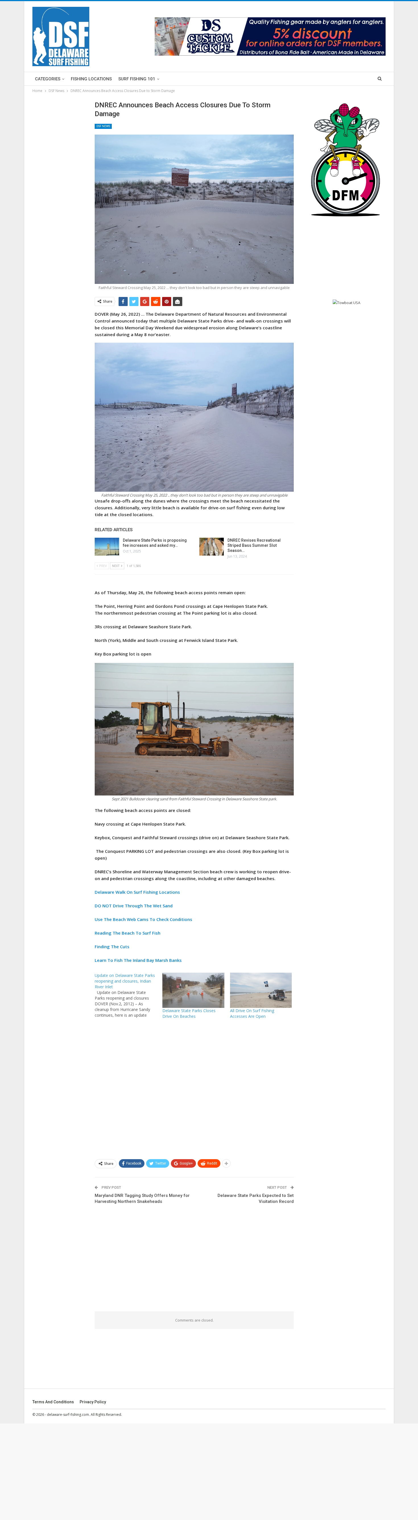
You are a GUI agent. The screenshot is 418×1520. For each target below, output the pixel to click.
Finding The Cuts (112, 946)
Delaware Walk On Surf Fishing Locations (137, 892)
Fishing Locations (91, 78)
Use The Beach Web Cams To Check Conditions (143, 919)
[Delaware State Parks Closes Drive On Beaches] (193, 990)
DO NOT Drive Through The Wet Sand (134, 905)
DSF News (103, 126)
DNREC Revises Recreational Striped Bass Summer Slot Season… (254, 545)
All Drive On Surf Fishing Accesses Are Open (252, 1013)
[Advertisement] (194, 1088)
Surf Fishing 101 (136, 78)
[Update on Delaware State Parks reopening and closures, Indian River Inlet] (128, 995)
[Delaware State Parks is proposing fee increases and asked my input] (107, 547)
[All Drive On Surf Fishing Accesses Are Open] (261, 990)
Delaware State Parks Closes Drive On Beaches (189, 1013)
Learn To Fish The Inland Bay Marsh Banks (138, 960)
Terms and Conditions (53, 1402)
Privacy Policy (93, 1402)
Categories (47, 78)
